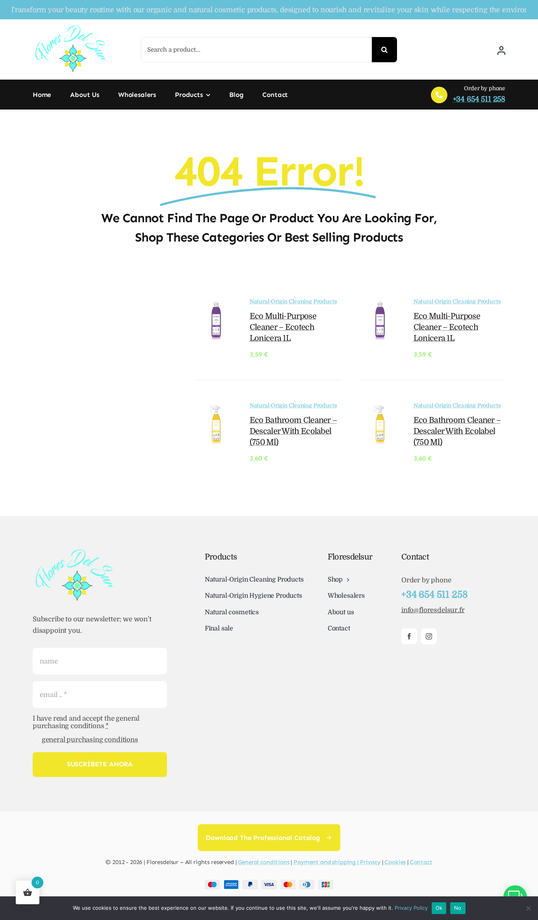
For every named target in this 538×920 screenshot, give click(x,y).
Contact (421, 862)
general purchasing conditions (90, 739)
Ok (439, 908)
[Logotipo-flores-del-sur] (70, 27)
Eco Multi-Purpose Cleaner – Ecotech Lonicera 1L (283, 327)
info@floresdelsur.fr (433, 610)
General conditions (263, 862)
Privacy (370, 862)
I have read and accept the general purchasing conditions (86, 722)
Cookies (395, 862)
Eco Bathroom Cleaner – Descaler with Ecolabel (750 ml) (293, 431)
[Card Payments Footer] (269, 883)
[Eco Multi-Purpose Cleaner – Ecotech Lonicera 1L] (216, 304)
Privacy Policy (411, 908)
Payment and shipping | (326, 862)
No (458, 908)
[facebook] (409, 636)
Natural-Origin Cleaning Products (293, 301)
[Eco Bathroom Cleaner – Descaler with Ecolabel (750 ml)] (216, 408)
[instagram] (429, 636)
